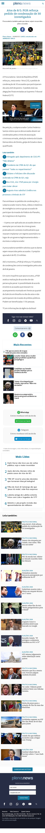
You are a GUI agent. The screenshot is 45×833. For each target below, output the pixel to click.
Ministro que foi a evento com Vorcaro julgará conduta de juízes (32, 673)
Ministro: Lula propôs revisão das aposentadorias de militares (22, 504)
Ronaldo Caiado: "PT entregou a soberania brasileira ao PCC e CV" (31, 640)
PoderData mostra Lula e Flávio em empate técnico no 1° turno (32, 591)
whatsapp (19, 320)
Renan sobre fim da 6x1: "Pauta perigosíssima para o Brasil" (32, 608)
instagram (14, 320)
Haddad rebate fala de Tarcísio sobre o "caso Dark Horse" (32, 754)
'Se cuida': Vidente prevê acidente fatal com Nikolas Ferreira (32, 689)
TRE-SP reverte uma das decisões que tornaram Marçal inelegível (22, 480)
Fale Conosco (14, 811)
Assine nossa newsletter (22, 783)
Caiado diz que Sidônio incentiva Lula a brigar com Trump (31, 738)
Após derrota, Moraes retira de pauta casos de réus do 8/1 (21, 472)
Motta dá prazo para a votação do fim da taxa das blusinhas (33, 705)
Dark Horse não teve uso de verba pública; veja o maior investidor (22, 464)
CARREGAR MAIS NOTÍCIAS (22, 769)
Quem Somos (25, 811)
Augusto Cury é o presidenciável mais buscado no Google (30, 624)
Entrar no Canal (23, 421)
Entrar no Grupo (24, 439)
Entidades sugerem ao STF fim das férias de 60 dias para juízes (32, 721)
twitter (37, 320)
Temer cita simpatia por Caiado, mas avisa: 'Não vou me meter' (31, 542)
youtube (31, 320)
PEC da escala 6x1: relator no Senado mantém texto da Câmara (32, 559)
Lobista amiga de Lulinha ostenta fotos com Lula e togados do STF (22, 496)
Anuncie (4, 811)
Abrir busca (43, 3)
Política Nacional (29, 522)
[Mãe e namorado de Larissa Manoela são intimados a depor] (5, 634)
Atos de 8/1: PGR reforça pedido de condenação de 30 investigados (32, 526)
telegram (25, 320)
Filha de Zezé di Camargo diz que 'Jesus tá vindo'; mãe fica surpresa (22, 488)
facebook (8, 320)
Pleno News (22, 3)
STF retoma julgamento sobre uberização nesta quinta (31, 656)
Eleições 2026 (27, 570)
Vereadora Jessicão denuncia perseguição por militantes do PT (32, 575)
